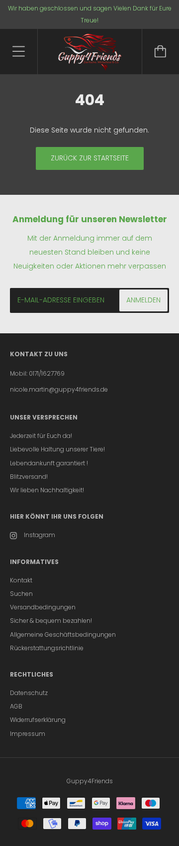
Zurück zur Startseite (90, 158)
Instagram (39, 535)
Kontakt (21, 580)
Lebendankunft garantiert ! (49, 463)
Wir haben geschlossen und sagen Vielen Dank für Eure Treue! (90, 14)
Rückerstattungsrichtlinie (47, 648)
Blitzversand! (29, 476)
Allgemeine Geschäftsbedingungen (63, 634)
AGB (16, 706)
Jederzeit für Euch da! (41, 435)
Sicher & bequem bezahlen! (51, 620)
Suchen (21, 593)
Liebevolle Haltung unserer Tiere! (57, 449)
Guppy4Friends (90, 781)
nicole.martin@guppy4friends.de (59, 389)
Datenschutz (29, 693)
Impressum (27, 733)
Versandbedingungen (43, 607)
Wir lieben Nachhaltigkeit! (47, 490)
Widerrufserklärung (38, 719)
